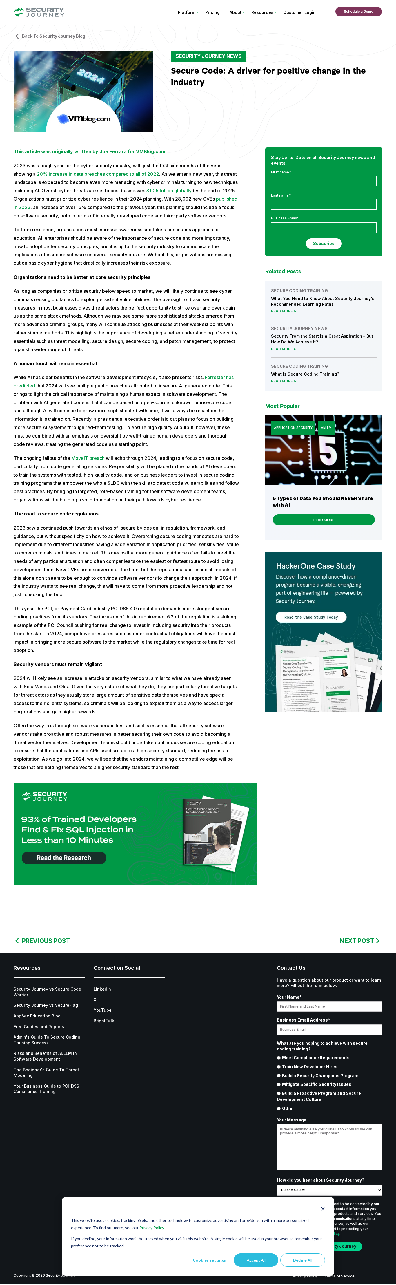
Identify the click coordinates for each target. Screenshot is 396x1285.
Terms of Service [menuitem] (339, 1276)
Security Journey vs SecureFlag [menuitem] (46, 1005)
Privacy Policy (151, 1227)
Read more (282, 311)
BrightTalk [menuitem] (104, 1020)
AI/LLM (326, 428)
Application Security (293, 428)
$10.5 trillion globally (169, 190)
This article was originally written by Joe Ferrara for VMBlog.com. (90, 151)
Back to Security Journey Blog (53, 36)
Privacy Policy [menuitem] (305, 1276)
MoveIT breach (88, 458)
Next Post (357, 940)
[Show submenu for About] (243, 12)
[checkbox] (329, 1083)
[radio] (329, 1058)
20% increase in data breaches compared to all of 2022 (98, 174)
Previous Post (46, 940)
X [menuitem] (95, 999)
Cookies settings (209, 1259)
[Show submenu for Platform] (197, 12)
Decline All (302, 1259)
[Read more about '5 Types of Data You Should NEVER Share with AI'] (323, 450)
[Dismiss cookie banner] (323, 1209)
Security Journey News (208, 56)
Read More (323, 519)
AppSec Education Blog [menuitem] (37, 1015)
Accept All (256, 1259)
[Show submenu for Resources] (275, 12)
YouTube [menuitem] (103, 1010)
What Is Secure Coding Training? (305, 373)
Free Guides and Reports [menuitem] (39, 1026)
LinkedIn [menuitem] (102, 988)
